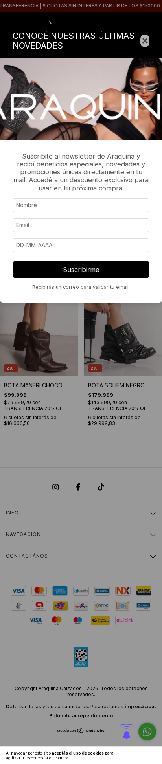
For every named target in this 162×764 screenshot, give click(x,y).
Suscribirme (81, 270)
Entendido (140, 755)
